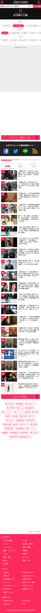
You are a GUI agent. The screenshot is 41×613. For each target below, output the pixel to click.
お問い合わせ (27, 579)
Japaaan (20, 2)
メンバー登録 (37, 6)
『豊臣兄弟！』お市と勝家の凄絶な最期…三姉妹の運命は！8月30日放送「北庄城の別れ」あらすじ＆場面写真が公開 (29, 375)
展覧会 (6, 432)
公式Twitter (15, 151)
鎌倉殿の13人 (26, 437)
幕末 (9, 416)
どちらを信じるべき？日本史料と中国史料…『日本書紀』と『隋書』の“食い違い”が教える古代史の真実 (28, 241)
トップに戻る (35, 532)
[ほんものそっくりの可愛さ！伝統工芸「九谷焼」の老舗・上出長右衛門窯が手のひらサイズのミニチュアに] (9, 354)
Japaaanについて (28, 576)
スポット (34, 40)
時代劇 (24, 416)
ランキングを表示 (20, 396)
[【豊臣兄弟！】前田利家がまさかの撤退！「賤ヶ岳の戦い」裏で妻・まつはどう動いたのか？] (9, 310)
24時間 (7, 165)
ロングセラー (8, 412)
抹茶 (16, 424)
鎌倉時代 (15, 432)
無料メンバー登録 (29, 582)
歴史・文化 (26, 560)
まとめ (25, 540)
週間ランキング (28, 589)
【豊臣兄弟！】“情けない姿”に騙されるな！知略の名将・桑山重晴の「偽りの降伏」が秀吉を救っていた (28, 173)
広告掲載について (9, 579)
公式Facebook (6, 151)
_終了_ (25, 33)
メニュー (2, 2)
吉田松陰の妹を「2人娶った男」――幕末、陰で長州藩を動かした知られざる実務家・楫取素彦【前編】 (29, 342)
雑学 (28, 412)
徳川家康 (8, 424)
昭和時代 (26, 432)
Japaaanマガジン (28, 572)
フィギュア (32, 428)
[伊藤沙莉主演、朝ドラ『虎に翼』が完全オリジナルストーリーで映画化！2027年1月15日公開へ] (9, 265)
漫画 (16, 416)
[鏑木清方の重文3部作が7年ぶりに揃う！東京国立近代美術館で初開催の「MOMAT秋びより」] (9, 388)
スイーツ (20, 412)
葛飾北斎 (15, 437)
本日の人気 (7, 589)
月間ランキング (8, 592)
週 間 (20, 165)
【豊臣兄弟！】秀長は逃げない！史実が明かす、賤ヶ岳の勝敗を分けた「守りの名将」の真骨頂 (28, 185)
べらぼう (11, 420)
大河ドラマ (31, 404)
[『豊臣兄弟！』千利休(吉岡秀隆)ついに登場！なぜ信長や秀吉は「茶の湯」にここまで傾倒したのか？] (9, 321)
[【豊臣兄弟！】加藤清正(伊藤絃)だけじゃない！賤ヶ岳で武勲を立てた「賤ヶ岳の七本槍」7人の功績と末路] (9, 209)
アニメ (21, 408)
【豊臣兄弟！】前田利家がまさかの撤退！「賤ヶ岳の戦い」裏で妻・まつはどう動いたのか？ (28, 307)
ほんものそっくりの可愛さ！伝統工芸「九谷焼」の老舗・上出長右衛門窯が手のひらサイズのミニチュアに (28, 353)
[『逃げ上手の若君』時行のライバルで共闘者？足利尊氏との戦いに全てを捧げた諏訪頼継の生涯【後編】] (9, 298)
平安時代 (12, 408)
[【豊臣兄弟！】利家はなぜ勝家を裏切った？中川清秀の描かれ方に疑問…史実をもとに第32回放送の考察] (9, 254)
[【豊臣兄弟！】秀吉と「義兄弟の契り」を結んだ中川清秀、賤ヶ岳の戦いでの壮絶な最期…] (9, 332)
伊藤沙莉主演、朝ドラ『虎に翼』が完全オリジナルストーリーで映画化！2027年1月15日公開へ (29, 262)
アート (34, 33)
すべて (8, 26)
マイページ (7, 582)
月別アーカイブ (28, 586)
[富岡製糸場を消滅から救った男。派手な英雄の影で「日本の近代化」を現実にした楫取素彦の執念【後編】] (9, 366)
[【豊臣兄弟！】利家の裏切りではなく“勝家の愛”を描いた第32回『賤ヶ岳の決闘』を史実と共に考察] (9, 276)
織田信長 (21, 420)
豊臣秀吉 (21, 428)
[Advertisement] (20, 69)
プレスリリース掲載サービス (20, 137)
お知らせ (6, 576)
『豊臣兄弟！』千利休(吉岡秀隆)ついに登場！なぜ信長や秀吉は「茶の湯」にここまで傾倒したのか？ (29, 319)
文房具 (35, 424)
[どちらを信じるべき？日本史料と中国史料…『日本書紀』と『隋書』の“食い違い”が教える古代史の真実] (9, 242)
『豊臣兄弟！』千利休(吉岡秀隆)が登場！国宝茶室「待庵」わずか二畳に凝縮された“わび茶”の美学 (29, 196)
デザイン (26, 424)
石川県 (19, 26)
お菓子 (36, 412)
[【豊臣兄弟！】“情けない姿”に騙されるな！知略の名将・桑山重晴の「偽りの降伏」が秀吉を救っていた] (9, 175)
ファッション (7, 547)
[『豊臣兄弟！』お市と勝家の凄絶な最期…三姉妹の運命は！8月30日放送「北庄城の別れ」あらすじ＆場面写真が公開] (9, 377)
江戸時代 (10, 404)
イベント (14, 40)
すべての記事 (7, 540)
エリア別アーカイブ (10, 586)
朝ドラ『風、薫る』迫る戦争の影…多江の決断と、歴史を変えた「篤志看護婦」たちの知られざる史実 (28, 218)
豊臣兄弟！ (10, 428)
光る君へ (36, 432)
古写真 (5, 564)
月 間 (33, 165)
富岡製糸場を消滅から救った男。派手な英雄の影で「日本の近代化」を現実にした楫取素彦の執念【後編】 (28, 364)
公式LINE (25, 151)
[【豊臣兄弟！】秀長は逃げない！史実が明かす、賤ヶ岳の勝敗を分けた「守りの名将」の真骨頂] (9, 186)
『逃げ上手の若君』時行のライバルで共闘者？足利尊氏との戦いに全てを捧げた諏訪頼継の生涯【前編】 (28, 229)
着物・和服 (26, 547)
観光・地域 (7, 557)
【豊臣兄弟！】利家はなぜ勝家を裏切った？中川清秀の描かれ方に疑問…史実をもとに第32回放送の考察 (28, 252)
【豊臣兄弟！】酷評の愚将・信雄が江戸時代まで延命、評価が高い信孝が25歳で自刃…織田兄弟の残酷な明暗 (28, 286)
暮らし (5, 560)
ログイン (30, 6)
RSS (35, 151)
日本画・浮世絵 (28, 544)
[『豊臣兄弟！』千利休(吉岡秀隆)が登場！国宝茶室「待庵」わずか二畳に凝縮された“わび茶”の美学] (9, 198)
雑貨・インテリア (9, 550)
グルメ (5, 554)
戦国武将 (31, 408)
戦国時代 (21, 404)
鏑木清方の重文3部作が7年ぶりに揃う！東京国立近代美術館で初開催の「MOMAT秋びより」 (28, 386)
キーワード (24, 40)
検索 (38, 2)
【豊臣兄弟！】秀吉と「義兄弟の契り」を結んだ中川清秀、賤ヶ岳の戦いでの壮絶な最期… (28, 330)
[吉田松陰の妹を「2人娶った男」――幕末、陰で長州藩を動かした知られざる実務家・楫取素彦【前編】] (9, 343)
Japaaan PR (15, 33)
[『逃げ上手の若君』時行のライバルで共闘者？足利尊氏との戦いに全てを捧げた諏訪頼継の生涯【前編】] (9, 231)
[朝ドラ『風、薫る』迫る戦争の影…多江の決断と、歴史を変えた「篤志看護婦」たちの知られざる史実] (9, 220)
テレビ (33, 416)
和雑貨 (25, 550)
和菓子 (25, 554)
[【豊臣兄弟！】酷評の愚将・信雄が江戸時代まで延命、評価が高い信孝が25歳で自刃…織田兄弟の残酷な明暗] (9, 287)
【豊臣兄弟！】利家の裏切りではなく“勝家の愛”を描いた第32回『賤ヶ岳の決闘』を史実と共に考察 (28, 274)
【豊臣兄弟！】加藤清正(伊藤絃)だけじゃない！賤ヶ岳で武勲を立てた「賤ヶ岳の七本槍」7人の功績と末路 (29, 207)
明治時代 (31, 420)
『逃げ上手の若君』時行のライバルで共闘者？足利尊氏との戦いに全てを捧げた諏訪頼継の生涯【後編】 (28, 297)
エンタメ (26, 557)
